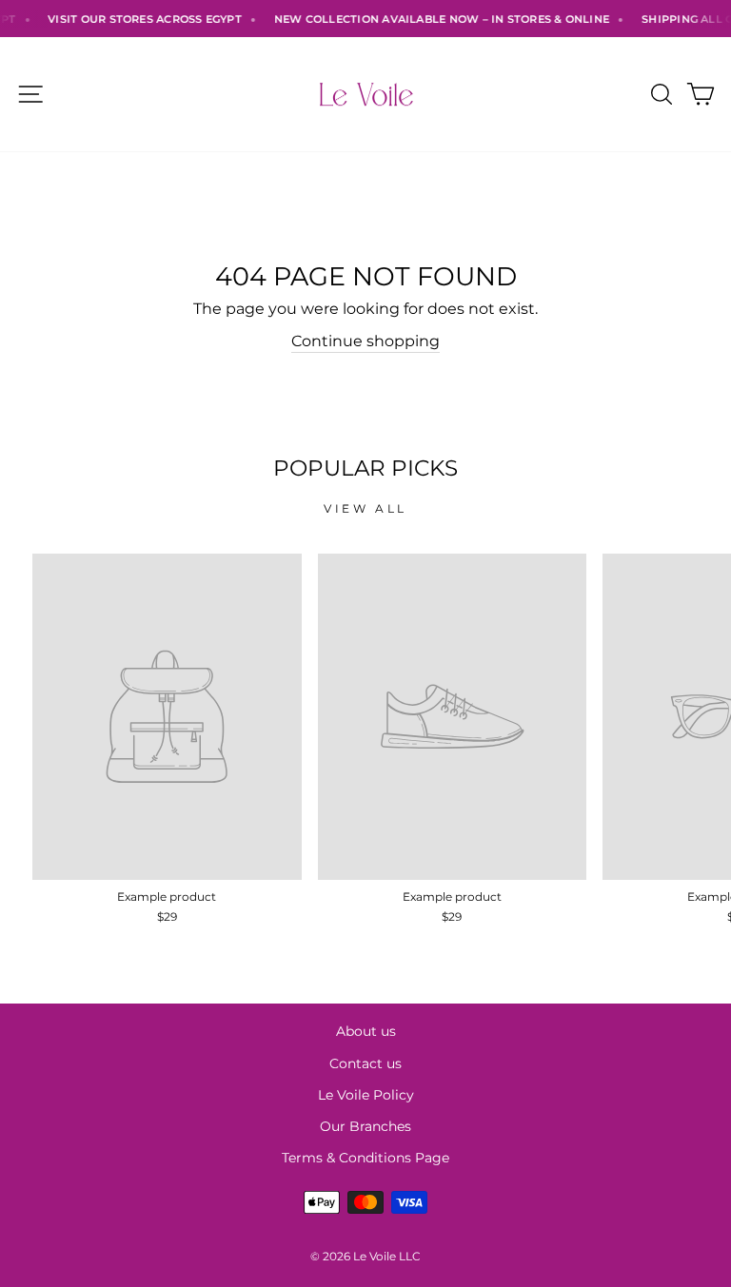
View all (365, 508)
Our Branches (365, 1126)
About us (366, 1031)
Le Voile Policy (366, 1094)
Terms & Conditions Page (365, 1157)
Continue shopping (365, 341)
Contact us (365, 1063)
